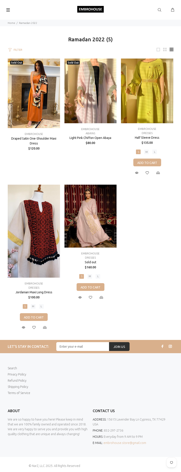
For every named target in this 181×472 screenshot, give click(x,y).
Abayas (90, 133)
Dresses (147, 133)
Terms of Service (19, 393)
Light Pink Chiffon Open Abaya (90, 138)
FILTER (18, 49)
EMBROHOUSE (34, 134)
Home (11, 22)
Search (12, 368)
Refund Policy (17, 380)
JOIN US (119, 347)
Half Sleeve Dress (147, 137)
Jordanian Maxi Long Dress (33, 292)
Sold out (90, 262)
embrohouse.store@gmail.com (125, 443)
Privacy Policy (17, 374)
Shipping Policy (18, 387)
